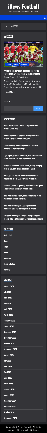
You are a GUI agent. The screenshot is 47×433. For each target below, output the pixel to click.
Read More (11, 92)
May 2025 (7, 372)
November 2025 (10, 337)
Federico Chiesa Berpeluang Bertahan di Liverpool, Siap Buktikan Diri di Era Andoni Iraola (23, 187)
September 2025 (10, 349)
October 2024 (9, 412)
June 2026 (8, 297)
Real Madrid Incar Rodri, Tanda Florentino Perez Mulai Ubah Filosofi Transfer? (22, 197)
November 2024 (10, 406)
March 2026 (8, 314)
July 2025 (7, 360)
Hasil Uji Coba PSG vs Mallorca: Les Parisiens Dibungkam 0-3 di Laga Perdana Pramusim (21, 177)
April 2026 (8, 309)
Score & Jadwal (9, 263)
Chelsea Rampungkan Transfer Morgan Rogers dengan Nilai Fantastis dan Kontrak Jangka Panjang (23, 217)
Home (16, 64)
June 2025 (8, 366)
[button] (3, 17)
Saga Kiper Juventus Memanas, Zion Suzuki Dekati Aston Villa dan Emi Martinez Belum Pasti (23, 157)
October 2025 (9, 343)
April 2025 (8, 377)
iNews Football (23, 6)
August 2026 (9, 286)
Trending (24, 64)
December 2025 (10, 332)
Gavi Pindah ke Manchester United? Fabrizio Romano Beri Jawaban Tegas (21, 147)
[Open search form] (45, 18)
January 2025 (9, 395)
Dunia (6, 241)
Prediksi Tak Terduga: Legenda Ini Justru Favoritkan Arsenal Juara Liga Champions (23, 54)
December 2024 (10, 400)
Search (7, 101)
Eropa (9, 64)
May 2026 (7, 303)
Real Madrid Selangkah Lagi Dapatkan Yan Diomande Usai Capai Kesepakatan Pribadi (20, 207)
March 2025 (8, 383)
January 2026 (9, 326)
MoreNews (22, 430)
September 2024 (10, 418)
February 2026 (9, 320)
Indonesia (7, 258)
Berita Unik (8, 235)
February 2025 (9, 389)
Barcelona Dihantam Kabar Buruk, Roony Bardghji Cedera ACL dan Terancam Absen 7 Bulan (23, 167)
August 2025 (9, 354)
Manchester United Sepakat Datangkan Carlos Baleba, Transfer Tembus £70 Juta (21, 137)
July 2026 (7, 292)
